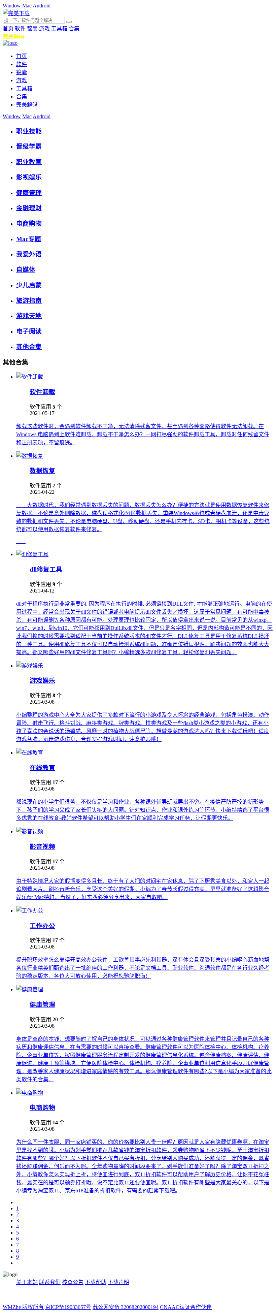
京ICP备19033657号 (68, 1307)
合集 (74, 28)
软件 (20, 28)
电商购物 (29, 223)
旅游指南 (29, 300)
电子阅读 (29, 331)
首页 (8, 28)
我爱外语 (29, 254)
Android (41, 5)
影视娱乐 (29, 177)
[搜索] (69, 22)
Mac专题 (28, 239)
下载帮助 (95, 1282)
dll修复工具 (46, 569)
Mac (27, 5)
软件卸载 (42, 391)
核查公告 (72, 1282)
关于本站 (27, 1282)
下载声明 (118, 1282)
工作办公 (42, 925)
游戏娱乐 (42, 680)
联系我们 (50, 1282)
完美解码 (13, 36)
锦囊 (32, 28)
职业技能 (29, 131)
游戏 (44, 28)
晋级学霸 (29, 146)
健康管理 (29, 192)
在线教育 (42, 767)
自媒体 (25, 269)
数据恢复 (42, 470)
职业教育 (29, 161)
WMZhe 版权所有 (23, 1307)
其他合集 (29, 346)
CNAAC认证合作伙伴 (186, 1307)
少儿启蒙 (29, 285)
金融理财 (29, 208)
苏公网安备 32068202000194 (126, 1307)
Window (12, 5)
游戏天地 (29, 315)
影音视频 (42, 846)
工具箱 (59, 28)
